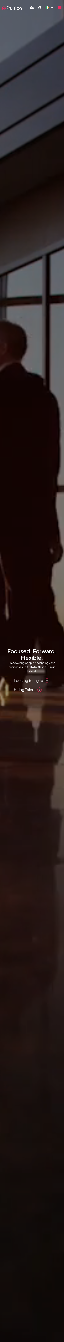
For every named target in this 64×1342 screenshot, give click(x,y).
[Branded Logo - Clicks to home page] (12, 8)
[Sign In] (39, 7)
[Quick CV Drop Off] (32, 7)
